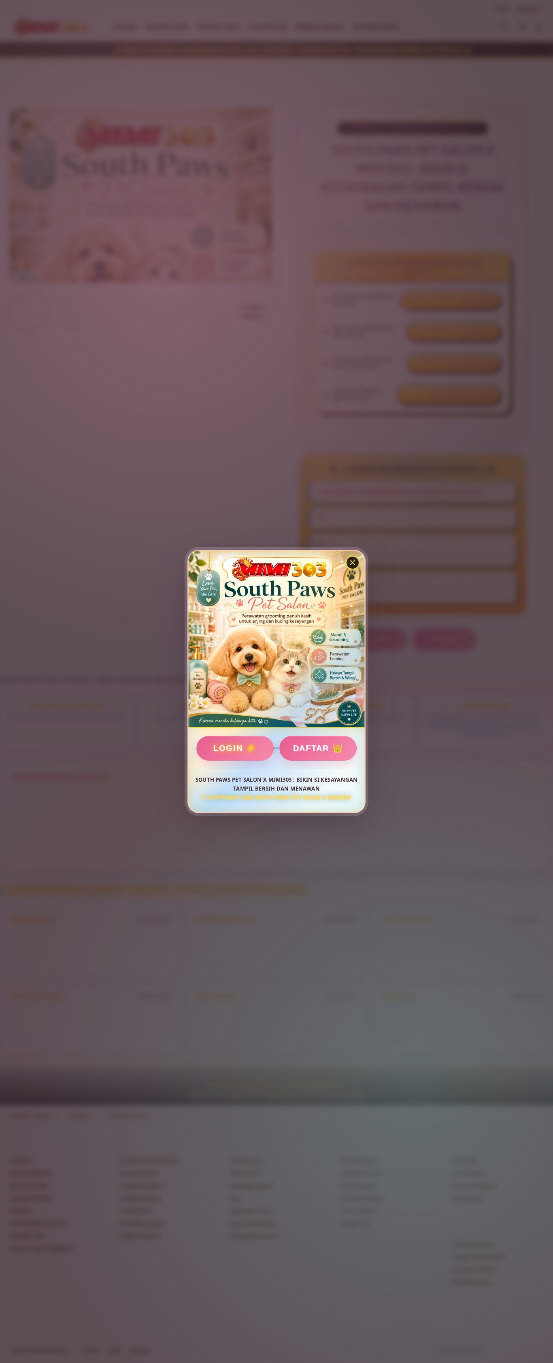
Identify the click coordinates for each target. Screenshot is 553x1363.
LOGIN (228, 748)
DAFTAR (311, 748)
